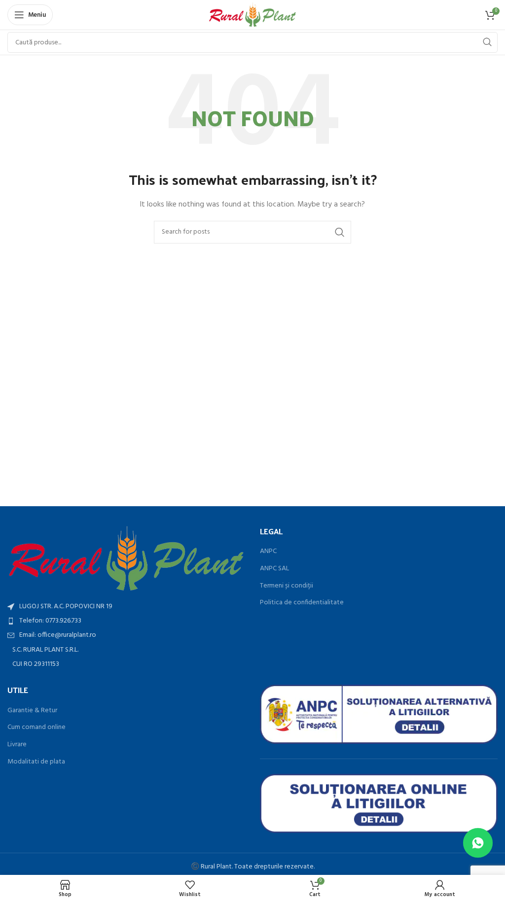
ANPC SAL (274, 569)
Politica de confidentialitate (302, 603)
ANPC (268, 551)
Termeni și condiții (286, 586)
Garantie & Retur (32, 711)
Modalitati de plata (36, 762)
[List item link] (126, 621)
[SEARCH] (487, 42)
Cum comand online (36, 727)
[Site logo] (253, 15)
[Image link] (126, 558)
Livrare (17, 745)
